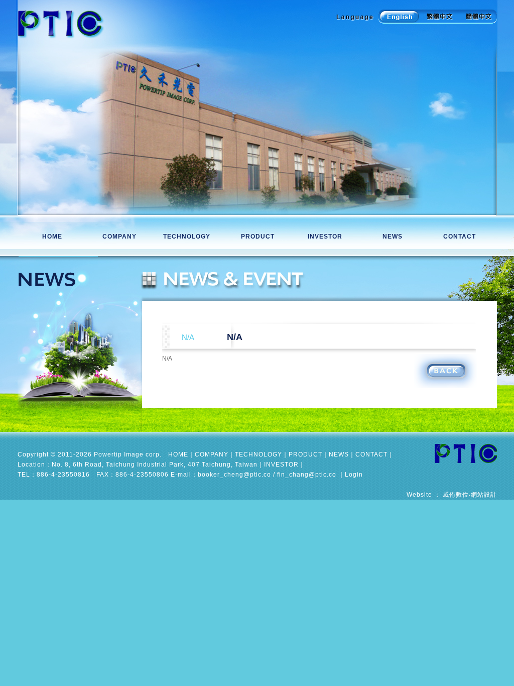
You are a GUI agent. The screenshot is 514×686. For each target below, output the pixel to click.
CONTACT (460, 236)
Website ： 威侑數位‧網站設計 (452, 494)
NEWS (392, 236)
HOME (52, 236)
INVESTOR (325, 236)
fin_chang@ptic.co (306, 474)
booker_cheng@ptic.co (234, 474)
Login (354, 474)
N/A (234, 337)
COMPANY (120, 236)
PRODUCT (258, 236)
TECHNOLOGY (189, 236)
